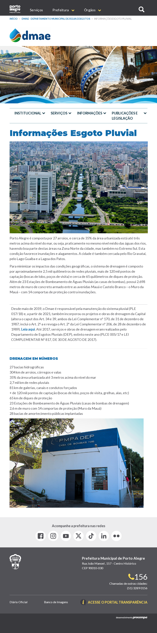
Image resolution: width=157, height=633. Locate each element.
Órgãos (90, 10)
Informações (89, 113)
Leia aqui (28, 329)
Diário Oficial (18, 602)
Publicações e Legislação (125, 115)
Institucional (27, 113)
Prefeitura (60, 10)
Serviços (36, 10)
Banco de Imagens (56, 602)
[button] (141, 9)
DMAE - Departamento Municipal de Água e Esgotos (56, 18)
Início (14, 18)
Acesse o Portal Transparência (117, 602)
